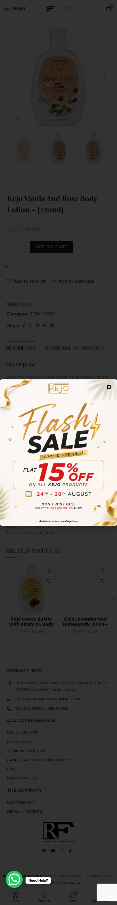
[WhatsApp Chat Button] (14, 879)
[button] (109, 387)
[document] (58, 452)
